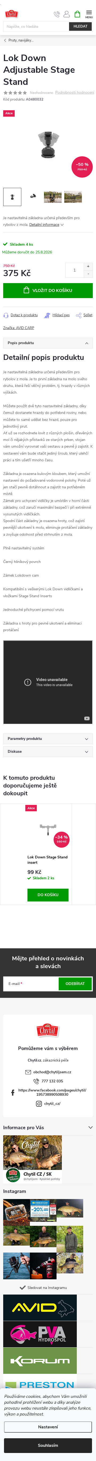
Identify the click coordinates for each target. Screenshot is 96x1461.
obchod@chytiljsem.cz (52, 1072)
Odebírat (75, 983)
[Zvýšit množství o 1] (88, 266)
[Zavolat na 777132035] (57, 14)
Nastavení (48, 1427)
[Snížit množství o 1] (88, 273)
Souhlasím (48, 1445)
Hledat (80, 26)
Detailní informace (44, 224)
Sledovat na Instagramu (47, 1287)
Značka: (18, 328)
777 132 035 (52, 1081)
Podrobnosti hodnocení (74, 92)
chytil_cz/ (52, 1103)
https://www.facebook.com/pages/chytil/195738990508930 (52, 1092)
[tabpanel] (48, 854)
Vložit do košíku (52, 291)
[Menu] (89, 14)
